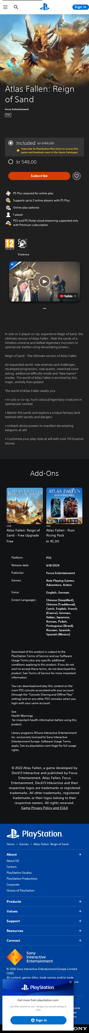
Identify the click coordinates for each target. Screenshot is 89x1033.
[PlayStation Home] (45, 7)
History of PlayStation (20, 890)
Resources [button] (15, 931)
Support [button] (13, 921)
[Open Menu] (5, 7)
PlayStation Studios (19, 873)
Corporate (13, 884)
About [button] (12, 854)
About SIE (13, 861)
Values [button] (12, 911)
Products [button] (14, 901)
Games (24, 844)
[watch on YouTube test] (68, 296)
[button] (44, 282)
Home (10, 844)
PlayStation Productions (22, 879)
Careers (12, 867)
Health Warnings (22, 716)
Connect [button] (13, 940)
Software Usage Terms (74, 1012)
